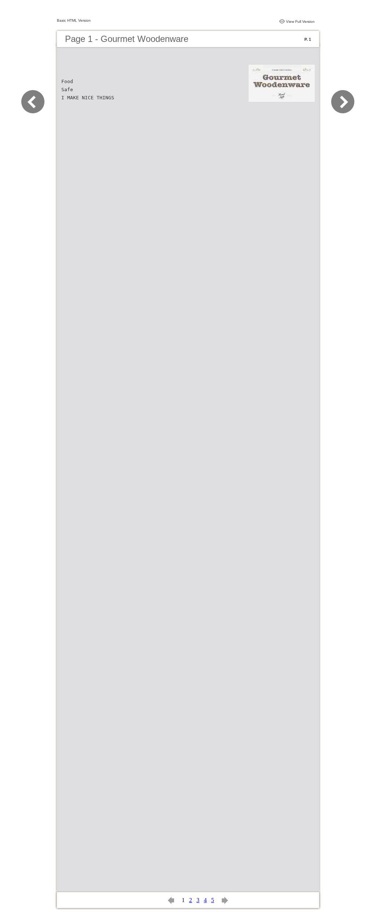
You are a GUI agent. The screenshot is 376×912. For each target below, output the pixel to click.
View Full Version (300, 21)
